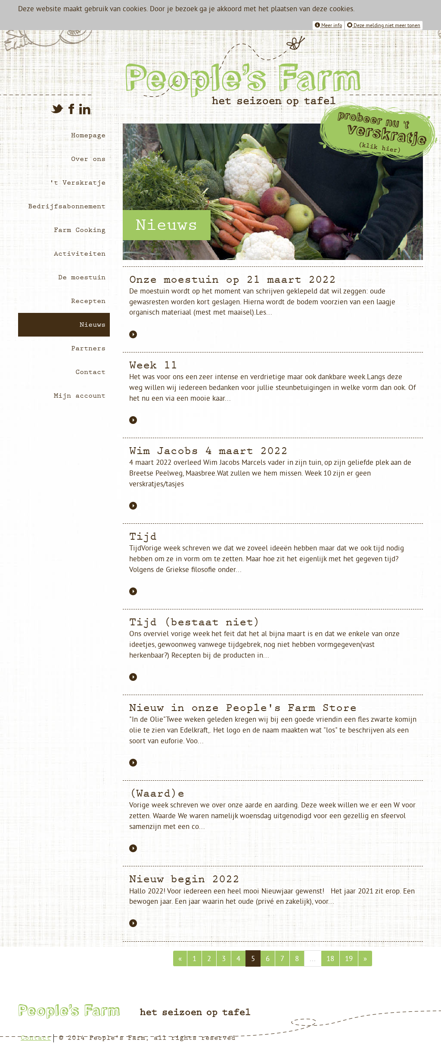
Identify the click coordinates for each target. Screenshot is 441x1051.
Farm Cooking (80, 230)
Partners (88, 348)
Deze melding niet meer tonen (386, 25)
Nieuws (93, 324)
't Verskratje (78, 182)
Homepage (88, 135)
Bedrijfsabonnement (67, 206)
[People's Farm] (271, 71)
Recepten (88, 301)
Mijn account (80, 395)
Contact (90, 372)
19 (349, 958)
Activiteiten (80, 253)
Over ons (88, 159)
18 (330, 958)
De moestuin (82, 277)
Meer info (331, 25)
